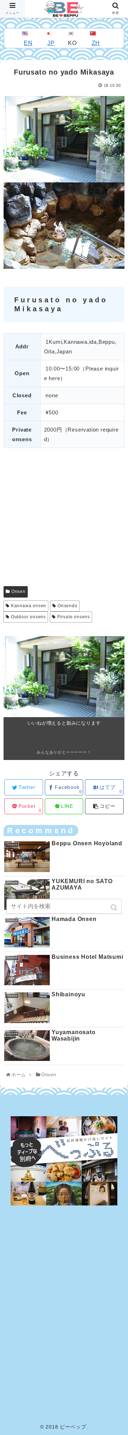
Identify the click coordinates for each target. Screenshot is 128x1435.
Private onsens (73, 616)
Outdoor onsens (28, 616)
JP (51, 43)
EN (28, 43)
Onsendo (68, 605)
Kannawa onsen (28, 605)
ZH (96, 43)
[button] (115, 907)
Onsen (18, 591)
